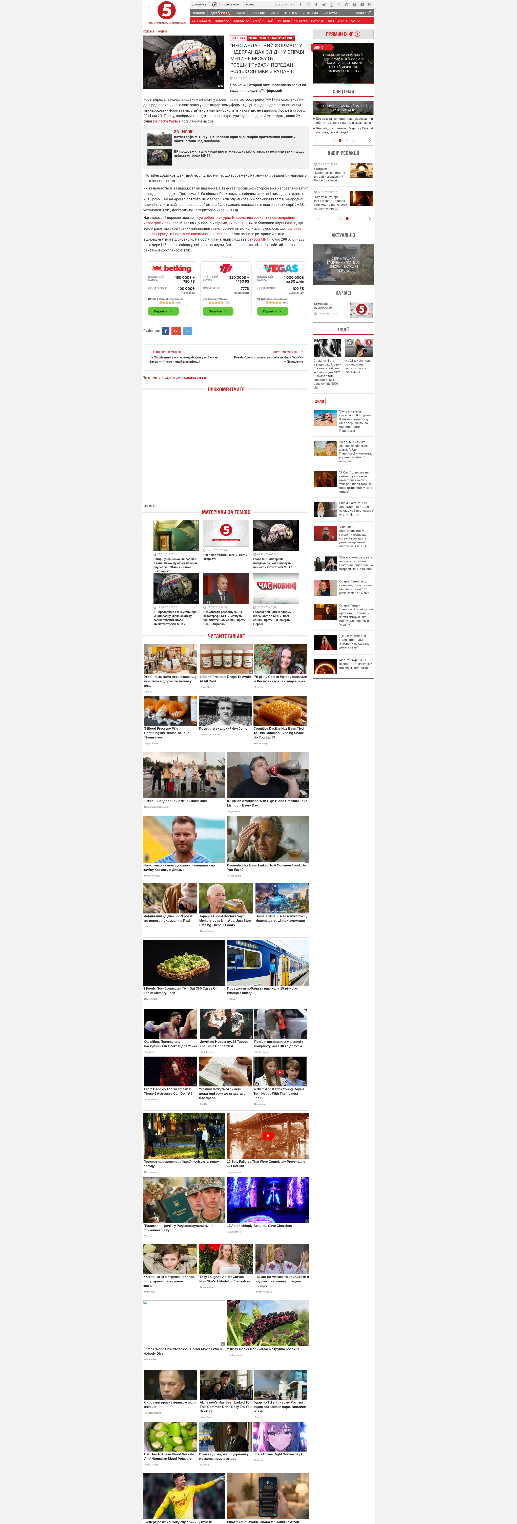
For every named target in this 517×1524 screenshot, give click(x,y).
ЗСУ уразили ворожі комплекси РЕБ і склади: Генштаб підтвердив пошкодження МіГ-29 (343, 123)
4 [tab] (353, 140)
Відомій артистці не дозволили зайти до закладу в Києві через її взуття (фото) (356, 508)
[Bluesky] (354, 4)
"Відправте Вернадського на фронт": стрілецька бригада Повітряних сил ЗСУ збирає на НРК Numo (328, 206)
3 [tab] (346, 140)
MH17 (156, 377)
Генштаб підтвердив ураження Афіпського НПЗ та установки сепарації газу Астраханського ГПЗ (345, 132)
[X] (339, 4)
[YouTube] (362, 4)
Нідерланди (171, 377)
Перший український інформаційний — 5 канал (167, 13)
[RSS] (370, 4)
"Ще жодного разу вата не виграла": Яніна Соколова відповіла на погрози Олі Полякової (356, 563)
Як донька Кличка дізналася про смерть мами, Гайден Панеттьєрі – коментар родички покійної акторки (355, 451)
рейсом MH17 (259, 239)
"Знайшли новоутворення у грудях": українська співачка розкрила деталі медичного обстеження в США (353, 536)
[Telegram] (324, 4)
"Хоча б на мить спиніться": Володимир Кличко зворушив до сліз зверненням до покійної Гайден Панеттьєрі (355, 421)
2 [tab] (359, 83)
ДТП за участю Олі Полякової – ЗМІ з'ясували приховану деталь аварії (354, 641)
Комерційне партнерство (323, 305)
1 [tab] (328, 83)
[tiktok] (316, 4)
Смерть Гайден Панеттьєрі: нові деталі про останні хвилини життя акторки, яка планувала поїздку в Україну (356, 615)
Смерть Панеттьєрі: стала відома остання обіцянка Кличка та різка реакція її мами (355, 587)
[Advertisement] (226, 288)
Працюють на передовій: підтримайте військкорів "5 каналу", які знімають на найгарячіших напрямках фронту (330, 180)
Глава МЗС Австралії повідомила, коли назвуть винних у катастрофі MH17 (272, 563)
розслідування (194, 377)
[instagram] (308, 4)
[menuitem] (199, 12)
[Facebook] (301, 4)
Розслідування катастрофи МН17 (271, 38)
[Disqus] (226, 452)
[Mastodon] (347, 4)
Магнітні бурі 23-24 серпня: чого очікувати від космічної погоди (355, 663)
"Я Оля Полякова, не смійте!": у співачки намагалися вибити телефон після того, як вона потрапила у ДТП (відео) (355, 482)
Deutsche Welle (165, 121)
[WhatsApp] (331, 4)
